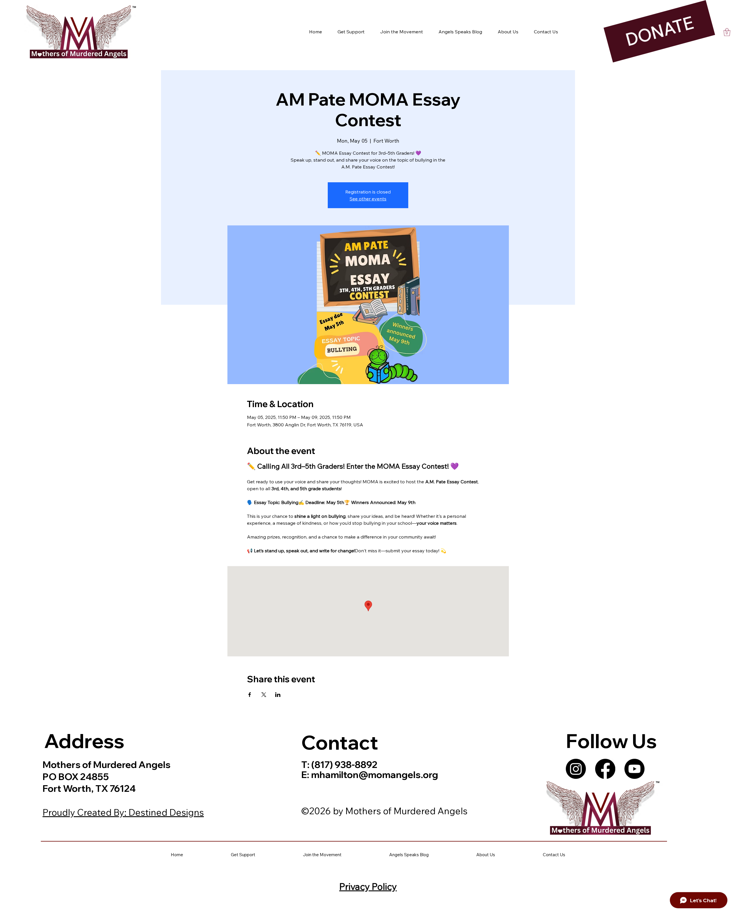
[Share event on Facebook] (249, 694)
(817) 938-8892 (343, 764)
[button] (727, 32)
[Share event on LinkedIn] (278, 694)
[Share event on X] (264, 694)
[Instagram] (576, 769)
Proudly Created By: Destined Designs (123, 812)
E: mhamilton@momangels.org (369, 774)
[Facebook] (605, 769)
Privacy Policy (368, 886)
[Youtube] (634, 769)
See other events (368, 199)
